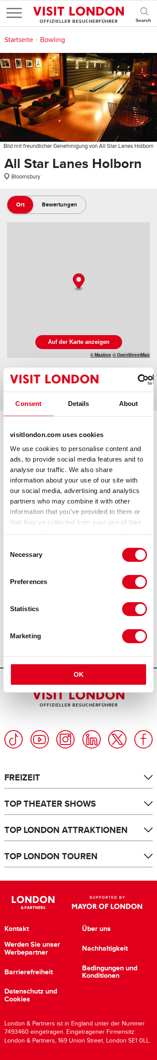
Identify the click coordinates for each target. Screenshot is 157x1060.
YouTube (40, 739)
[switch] (134, 582)
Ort (20, 204)
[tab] (20, 204)
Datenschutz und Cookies (30, 995)
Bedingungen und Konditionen (109, 972)
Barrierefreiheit (28, 972)
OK (79, 674)
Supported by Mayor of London (107, 902)
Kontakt (16, 929)
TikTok (13, 739)
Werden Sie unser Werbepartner (32, 948)
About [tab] (128, 403)
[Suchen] (144, 13)
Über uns (96, 929)
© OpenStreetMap (131, 355)
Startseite (18, 39)
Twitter (117, 739)
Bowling (52, 39)
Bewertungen (59, 204)
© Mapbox (100, 355)
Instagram (65, 739)
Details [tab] (78, 403)
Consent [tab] (28, 403)
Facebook (143, 739)
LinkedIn (91, 739)
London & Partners (32, 902)
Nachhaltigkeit (105, 948)
